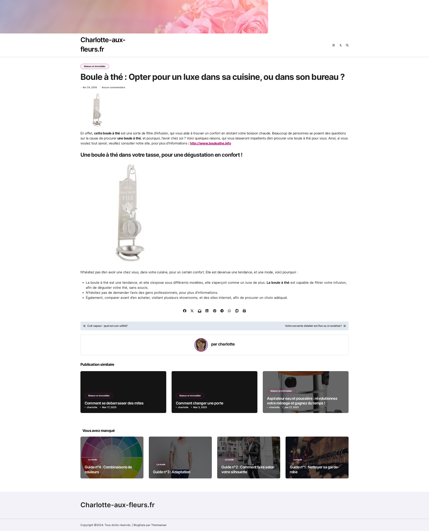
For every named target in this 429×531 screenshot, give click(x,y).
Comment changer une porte (199, 403)
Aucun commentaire (113, 87)
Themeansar (159, 525)
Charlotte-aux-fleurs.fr (117, 505)
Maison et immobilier (95, 66)
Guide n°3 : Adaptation (171, 472)
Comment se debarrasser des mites (114, 403)
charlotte (226, 344)
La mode (92, 459)
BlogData (139, 525)
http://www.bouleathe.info (210, 143)
